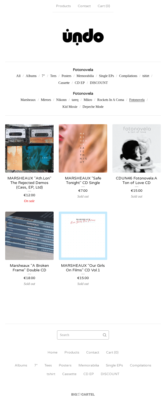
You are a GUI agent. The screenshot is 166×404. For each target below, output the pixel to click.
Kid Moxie (69, 106)
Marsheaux (28, 100)
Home (52, 352)
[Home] (83, 37)
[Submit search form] (104, 335)
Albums (31, 76)
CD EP (80, 83)
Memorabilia (85, 76)
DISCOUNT (99, 83)
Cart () (104, 6)
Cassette (64, 83)
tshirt (145, 76)
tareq (75, 100)
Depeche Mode (93, 106)
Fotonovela (137, 100)
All (18, 76)
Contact (84, 6)
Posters (66, 76)
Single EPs (106, 76)
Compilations (128, 76)
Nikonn (61, 100)
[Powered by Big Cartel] (83, 394)
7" (43, 76)
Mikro (88, 100)
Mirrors (46, 100)
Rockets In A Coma (110, 100)
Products (63, 6)
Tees (53, 76)
